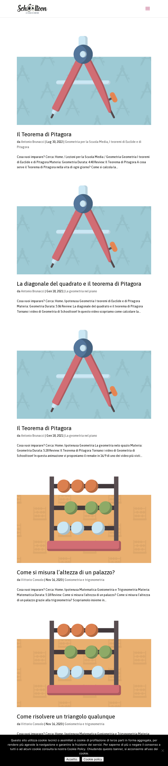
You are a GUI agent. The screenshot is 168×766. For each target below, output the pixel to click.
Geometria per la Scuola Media (86, 142)
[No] (162, 750)
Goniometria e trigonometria (84, 580)
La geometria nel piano (81, 291)
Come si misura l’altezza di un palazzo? (66, 572)
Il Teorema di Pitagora (44, 134)
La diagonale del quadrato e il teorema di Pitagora (79, 283)
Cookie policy (93, 759)
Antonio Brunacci (32, 142)
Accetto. (72, 759)
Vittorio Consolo (32, 580)
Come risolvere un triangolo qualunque (66, 716)
